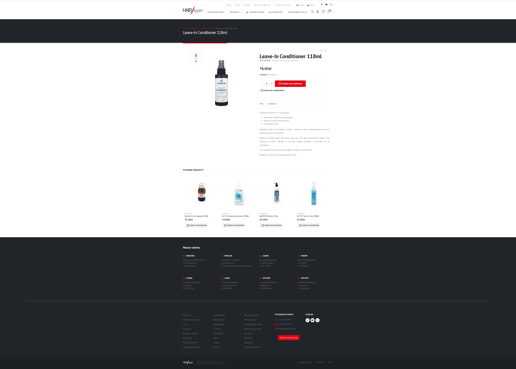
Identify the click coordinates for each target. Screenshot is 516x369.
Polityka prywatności (190, 342)
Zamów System (252, 315)
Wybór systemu (219, 320)
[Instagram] (331, 4)
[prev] (321, 50)
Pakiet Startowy (250, 320)
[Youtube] (326, 4)
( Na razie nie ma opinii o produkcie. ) (285, 61)
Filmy (216, 338)
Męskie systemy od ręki (252, 329)
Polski (312, 5)
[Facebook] (322, 4)
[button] (312, 11)
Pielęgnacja (272, 75)
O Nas (237, 5)
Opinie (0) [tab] (272, 104)
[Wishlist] (323, 11)
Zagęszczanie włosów (252, 347)
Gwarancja (187, 329)
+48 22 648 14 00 (263, 5)
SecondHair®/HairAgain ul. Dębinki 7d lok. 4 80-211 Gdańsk (268, 263)
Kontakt (247, 5)
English (301, 5)
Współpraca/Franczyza (191, 347)
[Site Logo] (193, 10)
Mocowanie (248, 338)
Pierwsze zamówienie (191, 320)
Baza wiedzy (218, 333)
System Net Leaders (218, 363)
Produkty (235, 12)
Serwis (185, 324)
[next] (325, 50)
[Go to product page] (202, 193)
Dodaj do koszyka (292, 83)
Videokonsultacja (297, 12)
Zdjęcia (216, 342)
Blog (229, 5)
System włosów (215, 12)
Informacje (187, 315)
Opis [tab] (262, 104)
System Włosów (219, 315)
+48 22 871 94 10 (283, 5)
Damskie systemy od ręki (253, 324)
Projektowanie (219, 324)
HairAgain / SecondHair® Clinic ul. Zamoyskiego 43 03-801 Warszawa (194, 263)
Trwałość (217, 329)
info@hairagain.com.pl (286, 329)
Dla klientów (275, 12)
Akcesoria (247, 333)
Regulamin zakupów (190, 333)
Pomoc (216, 347)
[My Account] (317, 11)
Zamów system (256, 12)
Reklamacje (187, 338)
